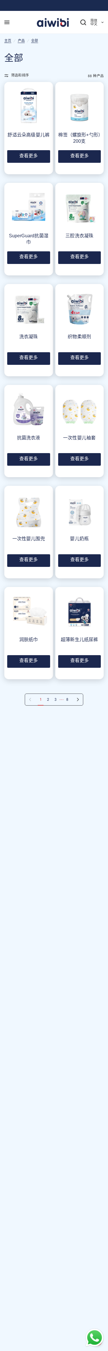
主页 (7, 40)
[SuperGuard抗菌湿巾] (28, 207)
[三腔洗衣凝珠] (79, 207)
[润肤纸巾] (28, 611)
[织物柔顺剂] (79, 308)
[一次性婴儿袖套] (79, 409)
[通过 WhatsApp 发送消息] (94, 1337)
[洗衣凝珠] (28, 308)
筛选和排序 (20, 75)
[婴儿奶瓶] (79, 510)
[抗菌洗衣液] (28, 409)
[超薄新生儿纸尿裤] (79, 611)
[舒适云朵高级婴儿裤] (28, 106)
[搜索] (79, 22)
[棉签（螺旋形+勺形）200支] (79, 106)
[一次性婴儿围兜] (28, 510)
